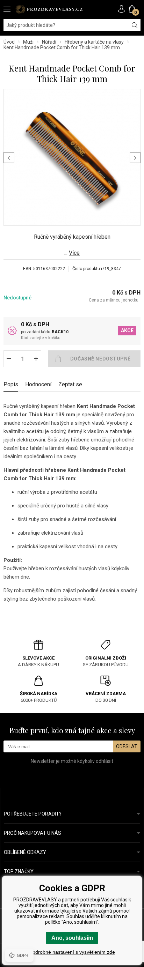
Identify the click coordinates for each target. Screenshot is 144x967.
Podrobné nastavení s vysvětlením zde (72, 952)
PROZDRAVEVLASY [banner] (48, 9)
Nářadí (49, 42)
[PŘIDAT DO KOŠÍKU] (94, 358)
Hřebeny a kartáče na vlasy (94, 42)
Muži (28, 42)
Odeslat (126, 746)
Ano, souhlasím (72, 938)
